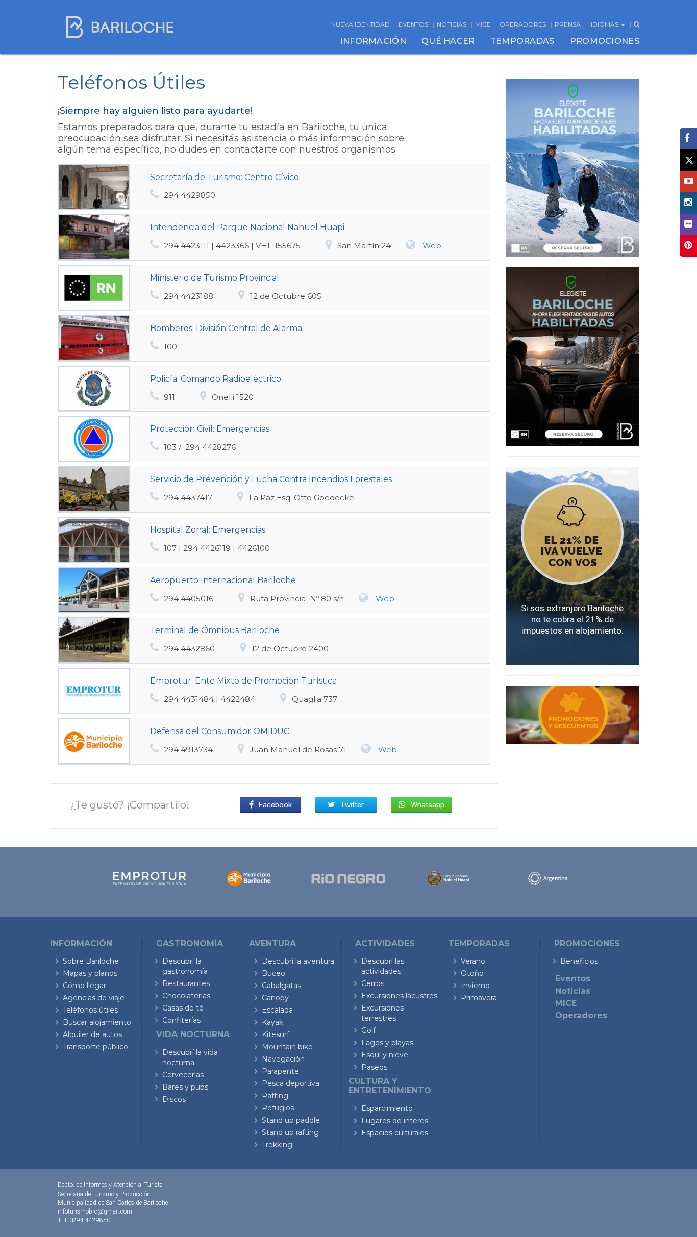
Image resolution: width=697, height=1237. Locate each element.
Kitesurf (275, 1034)
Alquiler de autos (92, 1034)
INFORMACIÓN (373, 41)
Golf (368, 1030)
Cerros (372, 983)
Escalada (277, 1010)
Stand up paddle (291, 1120)
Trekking (277, 1144)
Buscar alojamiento (97, 1022)
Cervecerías (183, 1074)
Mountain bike (287, 1046)
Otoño (472, 973)
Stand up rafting (290, 1132)
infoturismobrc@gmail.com (95, 1211)
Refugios (278, 1108)
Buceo (273, 973)
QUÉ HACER (448, 41)
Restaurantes (186, 983)
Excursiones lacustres (399, 995)
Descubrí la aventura (298, 961)
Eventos (413, 24)
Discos (174, 1099)
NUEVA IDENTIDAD (360, 24)
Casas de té (183, 1008)
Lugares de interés (394, 1120)
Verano (473, 961)
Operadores (523, 24)
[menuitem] (373, 41)
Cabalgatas (281, 985)
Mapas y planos (90, 973)
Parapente (280, 1071)
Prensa (568, 24)
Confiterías (181, 1020)
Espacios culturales (394, 1133)
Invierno (475, 985)
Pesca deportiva (290, 1083)
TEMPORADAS (522, 41)
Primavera (479, 997)
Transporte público (95, 1046)
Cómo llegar (84, 985)
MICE (483, 24)
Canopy (275, 997)
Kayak (272, 1022)
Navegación (283, 1059)
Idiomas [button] (605, 24)
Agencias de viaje (94, 997)
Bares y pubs (185, 1087)
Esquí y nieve (384, 1054)
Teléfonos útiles (90, 1010)
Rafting (275, 1095)
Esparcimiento (387, 1108)
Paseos (374, 1067)
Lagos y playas (387, 1042)
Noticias (451, 24)
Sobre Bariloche (91, 961)
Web (431, 245)
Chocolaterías (186, 995)
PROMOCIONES (604, 41)
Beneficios (579, 961)
